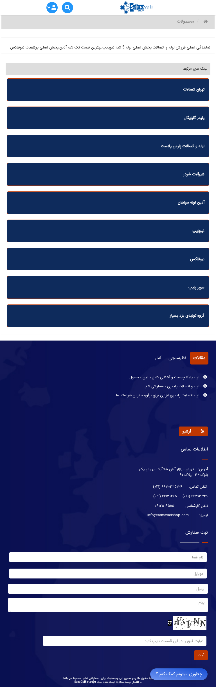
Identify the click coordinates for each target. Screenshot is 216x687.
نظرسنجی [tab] (177, 357)
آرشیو (187, 431)
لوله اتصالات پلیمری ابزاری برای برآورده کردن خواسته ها (158, 394)
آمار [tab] (158, 357)
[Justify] (52, 8)
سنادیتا (120, 682)
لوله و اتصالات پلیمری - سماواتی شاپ (172, 385)
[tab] (108, 89)
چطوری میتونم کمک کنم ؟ (179, 674)
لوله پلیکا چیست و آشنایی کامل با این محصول (165, 376)
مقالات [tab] (199, 357)
